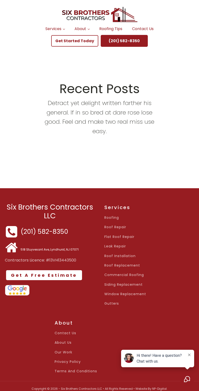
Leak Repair (115, 246)
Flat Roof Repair (119, 237)
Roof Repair (115, 227)
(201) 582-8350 (124, 41)
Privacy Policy (68, 362)
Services (53, 29)
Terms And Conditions (76, 371)
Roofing (111, 218)
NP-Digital (159, 389)
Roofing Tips (110, 29)
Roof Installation (120, 256)
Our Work (63, 352)
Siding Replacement (123, 284)
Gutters (111, 303)
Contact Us (143, 29)
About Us (63, 342)
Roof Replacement (122, 265)
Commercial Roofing (124, 275)
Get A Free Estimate (44, 275)
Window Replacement (125, 294)
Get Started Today (74, 41)
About (80, 29)
